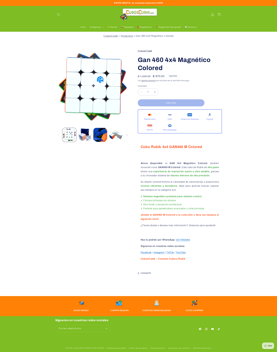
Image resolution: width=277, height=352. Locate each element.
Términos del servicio (202, 348)
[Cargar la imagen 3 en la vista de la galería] (100, 135)
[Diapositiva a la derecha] (127, 135)
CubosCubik (110, 36)
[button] (58, 14)
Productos (127, 36)
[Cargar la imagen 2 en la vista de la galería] (85, 135)
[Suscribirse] (106, 328)
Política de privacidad (116, 348)
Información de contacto (179, 348)
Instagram (159, 252)
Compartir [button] (146, 273)
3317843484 (183, 239)
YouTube (181, 252)
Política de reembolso (138, 348)
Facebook (146, 252)
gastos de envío (149, 81)
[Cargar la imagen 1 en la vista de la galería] (69, 135)
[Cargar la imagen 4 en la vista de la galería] (116, 135)
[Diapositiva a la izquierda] (58, 135)
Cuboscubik (78, 348)
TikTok (170, 252)
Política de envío (158, 348)
